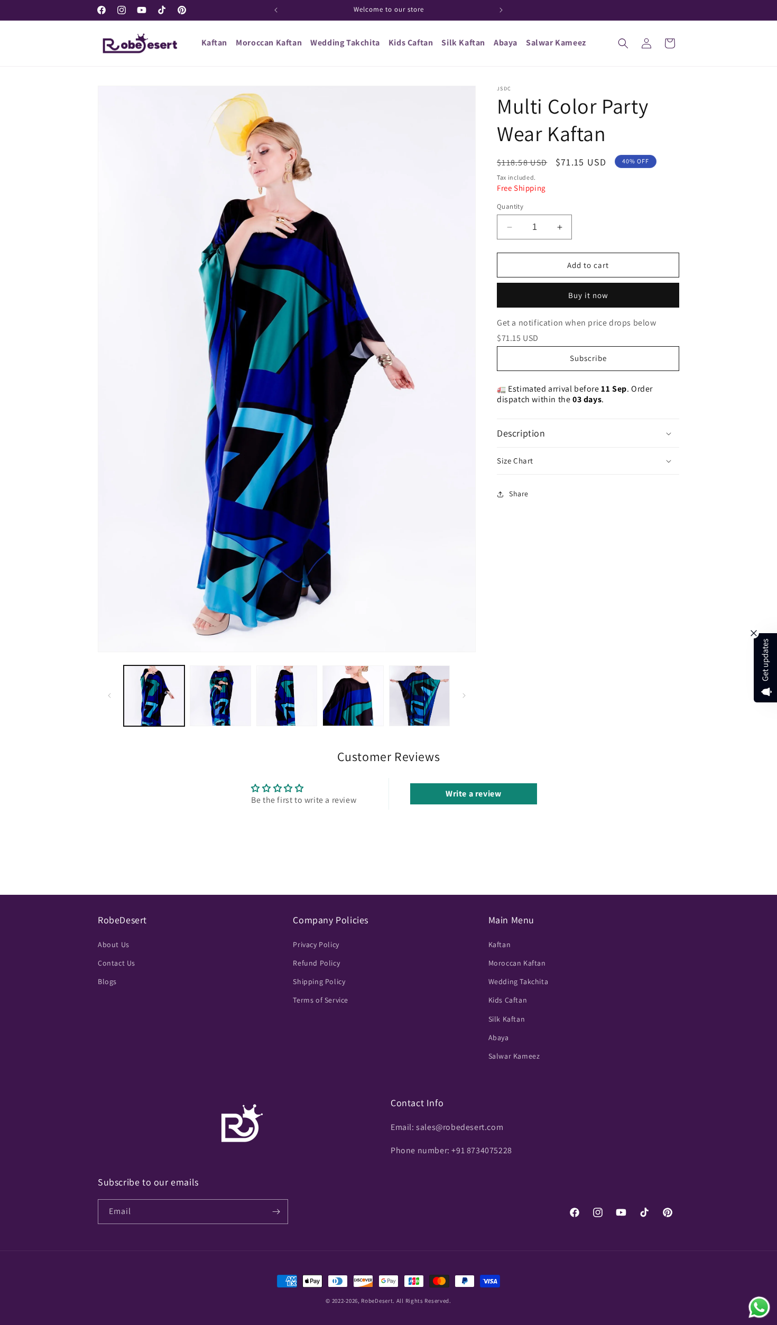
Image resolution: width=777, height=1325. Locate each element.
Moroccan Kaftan (517, 962)
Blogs (107, 981)
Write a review (473, 794)
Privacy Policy (316, 944)
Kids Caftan (508, 999)
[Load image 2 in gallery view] (220, 695)
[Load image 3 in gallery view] (286, 695)
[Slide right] (464, 695)
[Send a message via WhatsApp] (759, 1307)
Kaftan (499, 944)
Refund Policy (316, 962)
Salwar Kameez (514, 1055)
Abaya (498, 1037)
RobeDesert (377, 1300)
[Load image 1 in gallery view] (154, 695)
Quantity (510, 206)
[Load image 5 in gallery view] (419, 695)
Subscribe (588, 358)
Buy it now (588, 295)
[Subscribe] (276, 1211)
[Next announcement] (501, 10)
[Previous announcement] (276, 10)
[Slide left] (109, 695)
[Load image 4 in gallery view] (352, 695)
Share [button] (519, 493)
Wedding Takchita (518, 981)
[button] (623, 43)
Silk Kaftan (506, 1018)
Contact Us (116, 962)
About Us (114, 944)
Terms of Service (320, 999)
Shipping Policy (319, 981)
